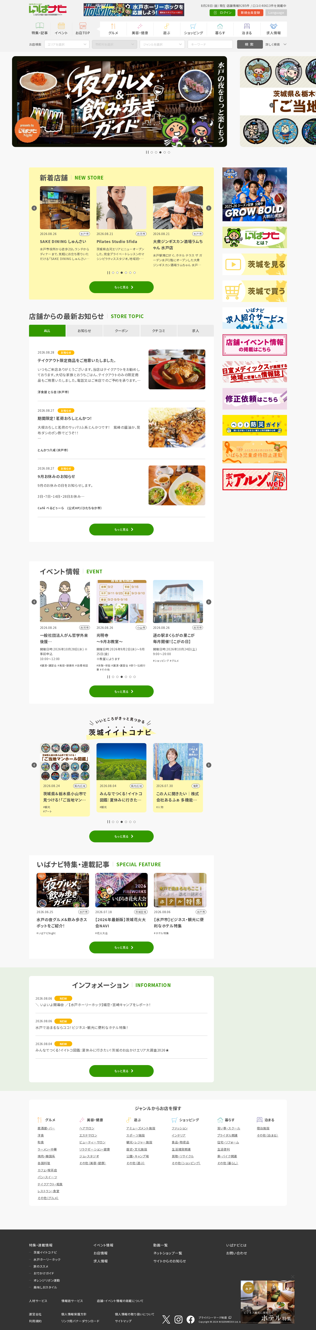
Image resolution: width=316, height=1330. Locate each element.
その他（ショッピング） (186, 1163)
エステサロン (88, 1135)
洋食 (41, 1135)
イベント (61, 32)
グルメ (113, 32)
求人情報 (273, 32)
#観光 (46, 807)
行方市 (194, 786)
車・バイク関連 (227, 1156)
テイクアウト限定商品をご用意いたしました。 (77, 360)
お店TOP (82, 32)
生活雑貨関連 (181, 1149)
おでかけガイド (44, 1273)
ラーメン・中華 (47, 1149)
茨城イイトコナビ (45, 1252)
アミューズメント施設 (140, 1128)
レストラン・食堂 (48, 1191)
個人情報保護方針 (74, 1314)
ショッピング (193, 32)
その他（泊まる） (267, 1135)
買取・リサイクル (183, 1156)
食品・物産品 (180, 1142)
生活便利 (223, 1149)
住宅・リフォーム (228, 1142)
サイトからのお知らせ (169, 1261)
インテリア (179, 1135)
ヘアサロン (86, 1128)
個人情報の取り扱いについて (135, 1314)
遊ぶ (166, 32)
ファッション (180, 1128)
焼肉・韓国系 (46, 1156)
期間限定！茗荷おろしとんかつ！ (65, 418)
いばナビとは (236, 1245)
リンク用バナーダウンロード (80, 1321)
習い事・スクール (228, 1128)
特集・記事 (40, 32)
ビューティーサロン (92, 1142)
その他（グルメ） (48, 1198)
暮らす (220, 32)
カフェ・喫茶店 (47, 1170)
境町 (139, 786)
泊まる (247, 32)
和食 (41, 1142)
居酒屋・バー (46, 1128)
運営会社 (35, 1314)
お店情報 (101, 1253)
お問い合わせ (236, 1253)
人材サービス (38, 1301)
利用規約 (35, 1321)
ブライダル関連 (227, 1135)
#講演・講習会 (63, 665)
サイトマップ (123, 1321)
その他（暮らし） (227, 1163)
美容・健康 (140, 32)
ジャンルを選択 (153, 44)
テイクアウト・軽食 (50, 1184)
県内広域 (79, 786)
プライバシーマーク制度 (213, 1317)
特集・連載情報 (41, 1245)
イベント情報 (104, 1245)
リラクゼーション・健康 (94, 1149)
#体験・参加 (47, 665)
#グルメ (117, 660)
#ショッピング (105, 660)
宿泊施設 (263, 1128)
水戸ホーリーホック (47, 1259)
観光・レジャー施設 (139, 1142)
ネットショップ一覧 (167, 1253)
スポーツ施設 (135, 1135)
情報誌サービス (72, 1301)
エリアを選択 (56, 44)
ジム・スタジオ (89, 1156)
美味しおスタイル (45, 1287)
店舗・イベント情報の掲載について (120, 1301)
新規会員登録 (250, 12)
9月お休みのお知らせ (56, 476)
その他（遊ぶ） (135, 1163)
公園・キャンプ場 (137, 1156)
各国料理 (44, 1163)
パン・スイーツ (47, 1177)
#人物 (103, 807)
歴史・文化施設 (136, 1149)
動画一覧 (160, 1245)
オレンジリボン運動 (47, 1280)
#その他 (48, 669)
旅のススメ (41, 1266)
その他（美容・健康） (92, 1163)
